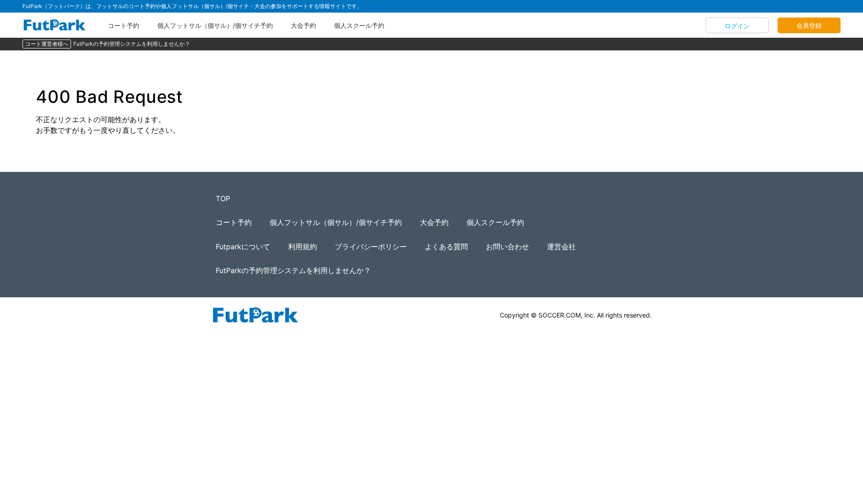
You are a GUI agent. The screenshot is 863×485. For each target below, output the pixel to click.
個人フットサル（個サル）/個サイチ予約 (215, 25)
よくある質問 (446, 246)
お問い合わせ (507, 246)
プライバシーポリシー (371, 246)
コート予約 (123, 25)
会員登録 (809, 25)
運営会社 (561, 246)
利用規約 (302, 246)
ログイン (737, 26)
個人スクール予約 (359, 25)
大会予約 (303, 25)
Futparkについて (243, 246)
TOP (223, 198)
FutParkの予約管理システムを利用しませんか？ (131, 43)
